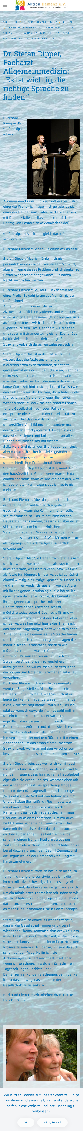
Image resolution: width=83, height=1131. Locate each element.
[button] (5, 5)
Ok (26, 1122)
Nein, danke (52, 1122)
